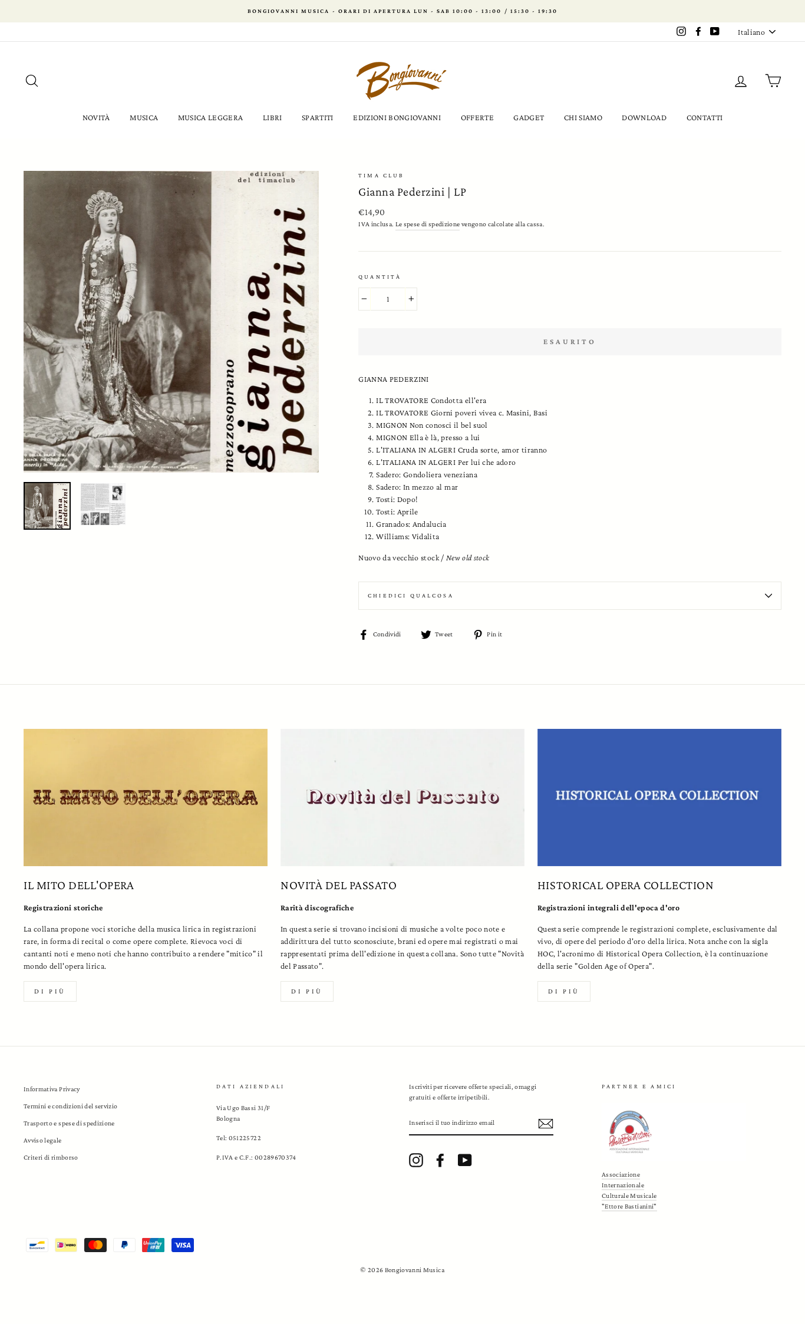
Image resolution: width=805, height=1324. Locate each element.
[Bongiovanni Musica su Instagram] (416, 1160)
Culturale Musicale (629, 1195)
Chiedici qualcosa (411, 595)
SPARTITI (318, 117)
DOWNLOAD (644, 117)
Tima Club (381, 175)
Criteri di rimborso (51, 1157)
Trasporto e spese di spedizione (69, 1123)
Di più (50, 991)
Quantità (379, 276)
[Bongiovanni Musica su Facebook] (440, 1160)
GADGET (528, 117)
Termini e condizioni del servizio (71, 1106)
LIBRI (272, 117)
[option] (402, 11)
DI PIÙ (307, 991)
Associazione (621, 1174)
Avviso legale (43, 1140)
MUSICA (144, 117)
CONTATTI (705, 117)
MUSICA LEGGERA (210, 117)
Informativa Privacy (52, 1089)
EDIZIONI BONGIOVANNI (397, 117)
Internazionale (623, 1185)
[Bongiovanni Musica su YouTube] (465, 1160)
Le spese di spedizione (427, 224)
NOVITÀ (96, 117)
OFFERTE (477, 117)
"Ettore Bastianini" (629, 1206)
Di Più (564, 991)
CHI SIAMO (583, 117)
